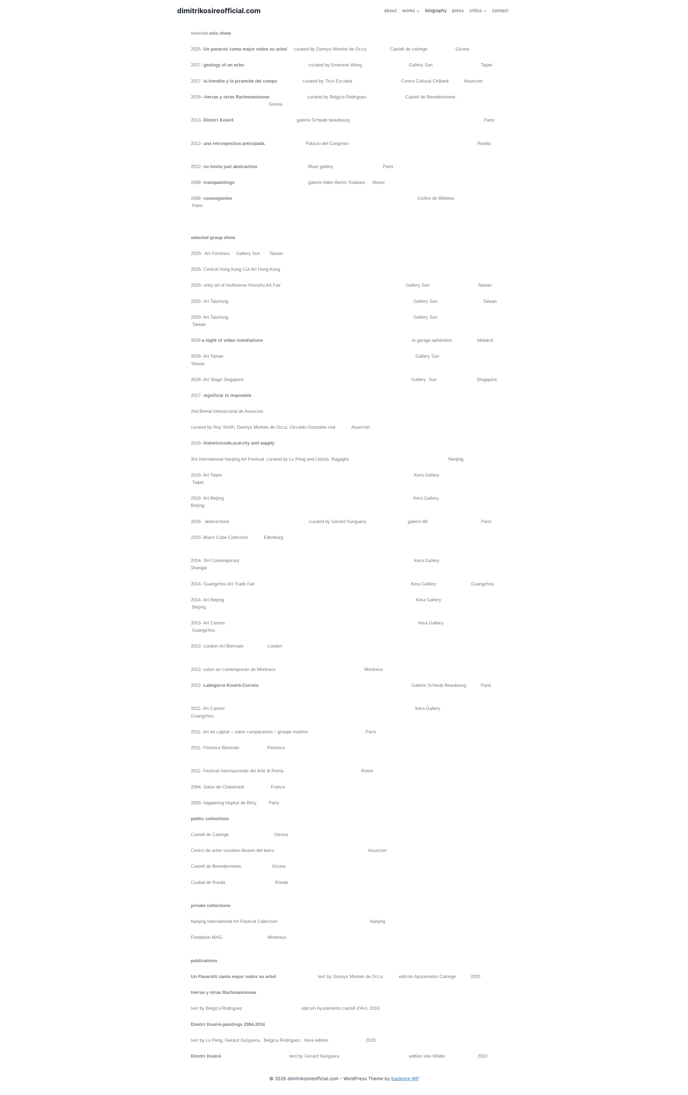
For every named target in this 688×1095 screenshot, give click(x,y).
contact (500, 10)
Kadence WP (405, 1078)
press (458, 10)
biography (436, 10)
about (390, 10)
